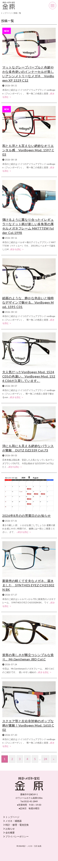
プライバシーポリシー (17, 836)
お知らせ (10, 828)
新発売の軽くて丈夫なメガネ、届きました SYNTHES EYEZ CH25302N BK (28, 585)
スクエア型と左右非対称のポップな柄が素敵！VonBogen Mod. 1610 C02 (28, 725)
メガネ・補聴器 (13, 820)
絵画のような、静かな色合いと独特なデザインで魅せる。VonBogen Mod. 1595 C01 (28, 302)
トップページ (12, 817)
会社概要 (10, 832)
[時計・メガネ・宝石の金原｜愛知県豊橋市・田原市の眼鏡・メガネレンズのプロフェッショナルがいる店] (8, 4)
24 (45, 759)
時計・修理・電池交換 (17, 824)
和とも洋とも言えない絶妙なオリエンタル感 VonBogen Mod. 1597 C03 (28, 150)
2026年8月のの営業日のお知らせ (26, 515)
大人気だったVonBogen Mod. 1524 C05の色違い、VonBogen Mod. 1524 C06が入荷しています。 (28, 376)
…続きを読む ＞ (16, 249)
